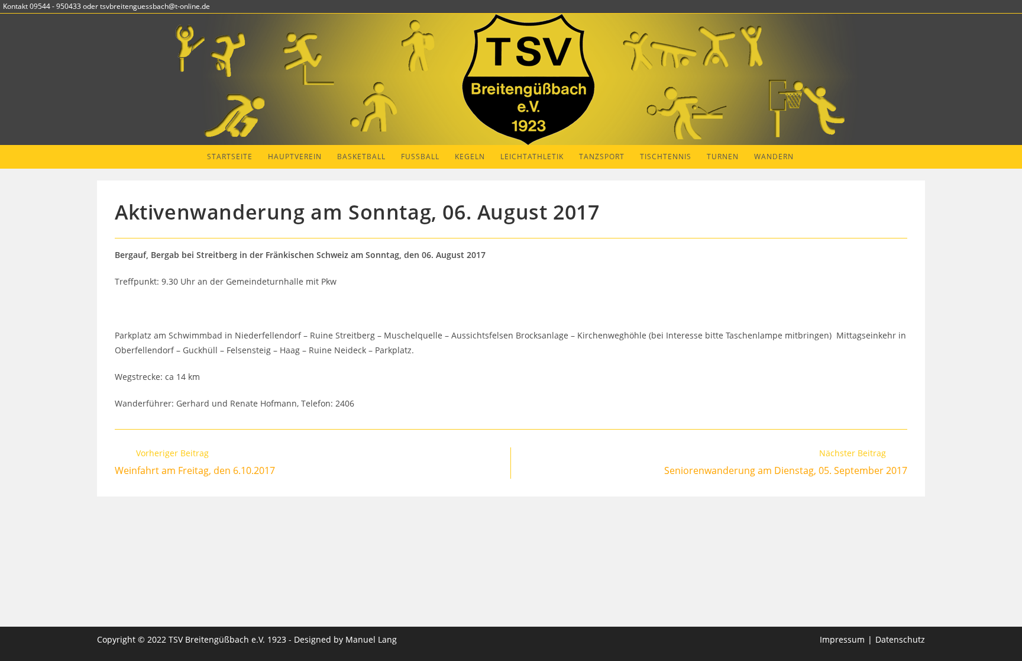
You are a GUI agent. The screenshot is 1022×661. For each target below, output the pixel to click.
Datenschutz (900, 639)
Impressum (842, 639)
